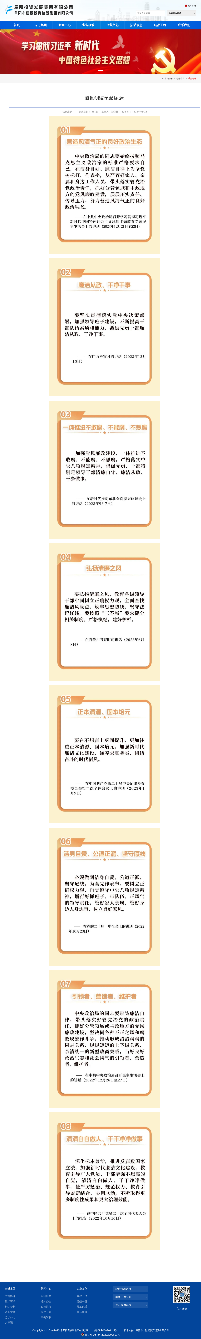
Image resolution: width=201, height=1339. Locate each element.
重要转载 (46, 1317)
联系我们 (184, 25)
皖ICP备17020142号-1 (108, 1330)
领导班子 (10, 1301)
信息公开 (46, 1312)
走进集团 (40, 25)
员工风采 (82, 1306)
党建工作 (82, 1296)
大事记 (9, 1322)
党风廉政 (82, 1312)
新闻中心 (64, 25)
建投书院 (82, 1301)
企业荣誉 (10, 1312)
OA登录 (192, 5)
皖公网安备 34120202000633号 (102, 1334)
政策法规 (46, 1306)
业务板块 (88, 25)
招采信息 (136, 25)
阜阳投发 (169, 78)
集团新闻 (46, 1296)
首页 (17, 25)
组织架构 (10, 1306)
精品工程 (160, 25)
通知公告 (46, 1301)
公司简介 (10, 1296)
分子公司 (10, 1317)
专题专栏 (180, 78)
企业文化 (112, 25)
